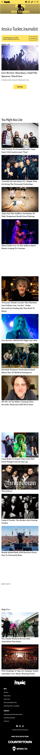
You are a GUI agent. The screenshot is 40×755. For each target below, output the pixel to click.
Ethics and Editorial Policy (10, 702)
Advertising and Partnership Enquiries (13, 714)
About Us (6, 692)
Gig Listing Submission (9, 717)
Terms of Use (7, 699)
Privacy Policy (7, 695)
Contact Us (6, 721)
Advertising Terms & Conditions (11, 706)
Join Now (33, 38)
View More (20, 87)
